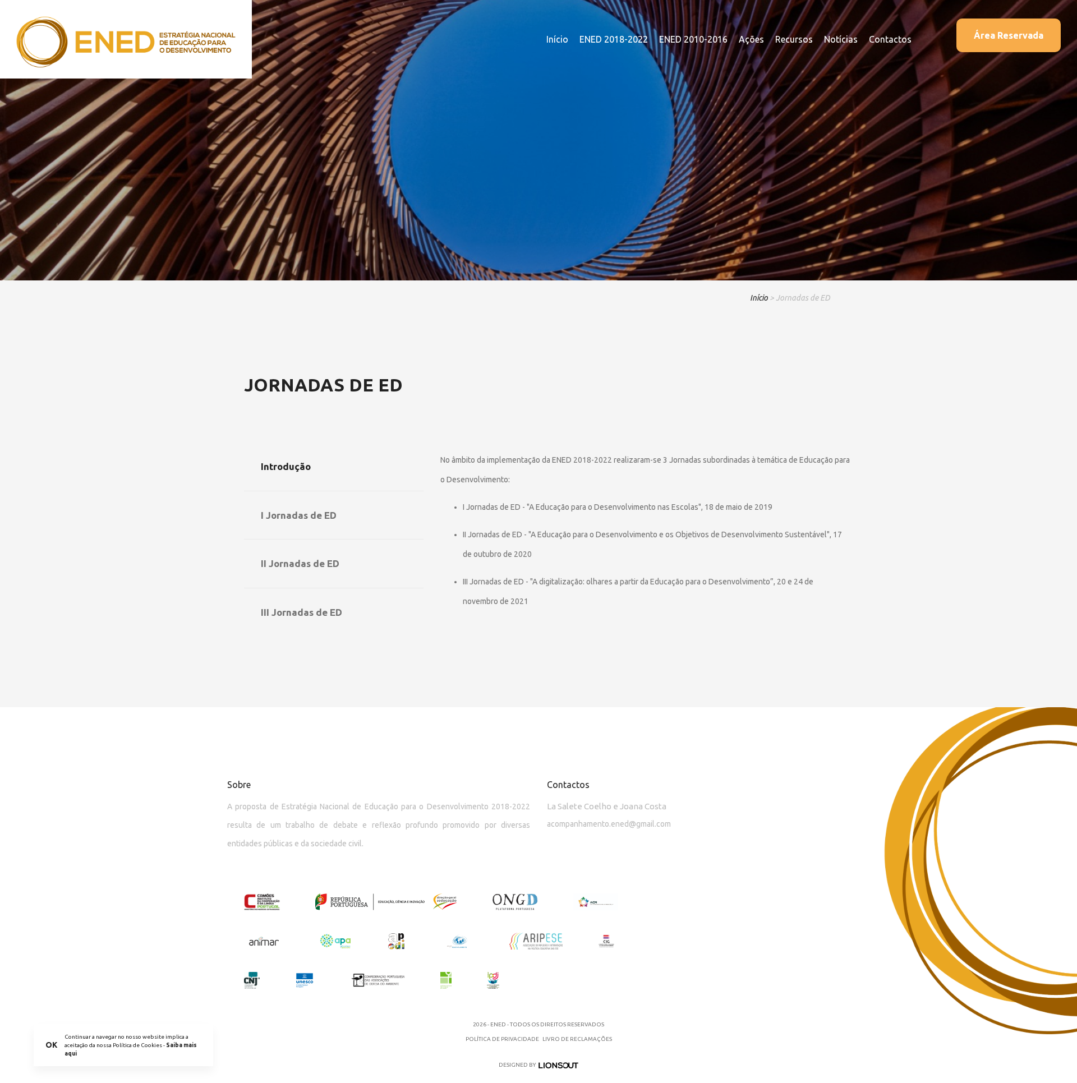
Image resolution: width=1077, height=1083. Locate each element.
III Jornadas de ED (301, 612)
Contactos (890, 39)
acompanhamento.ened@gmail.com (609, 823)
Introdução (286, 466)
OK (51, 1044)
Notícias (841, 39)
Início (557, 39)
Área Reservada (1008, 35)
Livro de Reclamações (577, 1039)
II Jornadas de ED (300, 563)
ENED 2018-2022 (613, 39)
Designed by (517, 1065)
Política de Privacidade (502, 1039)
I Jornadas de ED (299, 515)
